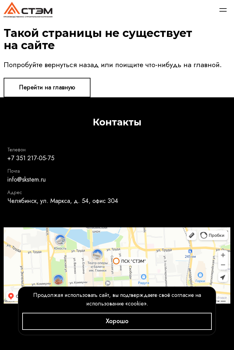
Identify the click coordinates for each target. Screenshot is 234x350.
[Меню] (223, 9)
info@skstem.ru (26, 179)
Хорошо (117, 321)
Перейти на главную (47, 87)
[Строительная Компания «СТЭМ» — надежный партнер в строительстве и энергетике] (28, 10)
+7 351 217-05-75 (30, 158)
